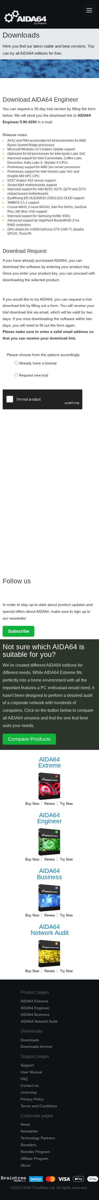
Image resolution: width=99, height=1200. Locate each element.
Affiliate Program (34, 1158)
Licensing (28, 1092)
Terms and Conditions (39, 1106)
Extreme (49, 762)
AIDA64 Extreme (34, 1001)
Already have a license (38, 363)
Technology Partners (38, 1138)
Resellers (28, 1145)
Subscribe (18, 631)
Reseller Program (35, 1152)
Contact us (30, 1085)
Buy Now (32, 804)
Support (27, 1065)
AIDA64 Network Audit (39, 1021)
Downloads (30, 1040)
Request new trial (33, 375)
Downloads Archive (36, 1046)
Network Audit (49, 930)
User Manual (31, 1072)
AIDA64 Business (35, 1014)
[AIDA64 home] (22, 17)
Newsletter (29, 1131)
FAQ (24, 1079)
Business (49, 874)
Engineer (49, 818)
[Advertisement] (42, 489)
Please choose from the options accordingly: (44, 355)
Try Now (66, 804)
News (25, 1124)
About (25, 1165)
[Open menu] (89, 10)
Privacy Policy (32, 1099)
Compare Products (29, 739)
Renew (49, 804)
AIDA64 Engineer (35, 1008)
